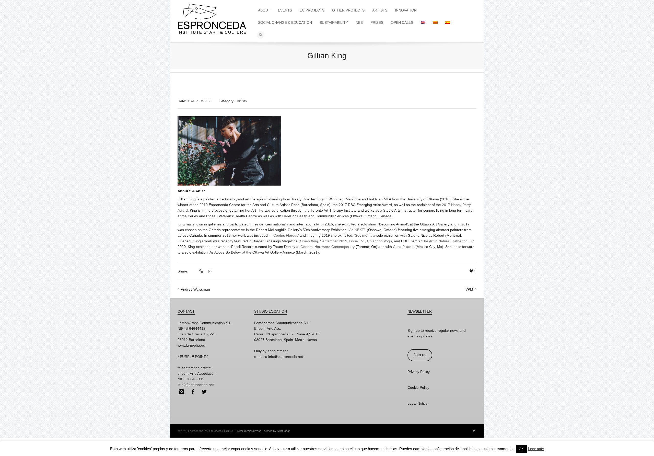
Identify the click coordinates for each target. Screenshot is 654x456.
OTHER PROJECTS (348, 10)
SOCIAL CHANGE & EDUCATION (285, 22)
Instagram (182, 391)
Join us (419, 355)
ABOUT (264, 10)
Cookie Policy (418, 387)
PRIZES (376, 22)
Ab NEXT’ (357, 230)
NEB (359, 22)
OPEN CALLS (402, 22)
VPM (469, 289)
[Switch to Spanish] (447, 22)
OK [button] (521, 449)
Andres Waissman (195, 289)
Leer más (536, 449)
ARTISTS (379, 10)
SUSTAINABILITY (334, 22)
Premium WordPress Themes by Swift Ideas (263, 430)
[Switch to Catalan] (435, 22)
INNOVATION (406, 10)
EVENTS (285, 10)
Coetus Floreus (285, 235)
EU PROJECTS (312, 10)
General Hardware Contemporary (327, 247)
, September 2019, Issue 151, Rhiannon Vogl (345, 241)
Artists (242, 101)
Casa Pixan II (403, 247)
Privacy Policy (418, 372)
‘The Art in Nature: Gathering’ (444, 241)
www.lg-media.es (191, 345)
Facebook (193, 391)
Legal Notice (417, 403)
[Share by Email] (209, 271)
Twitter (204, 391)
